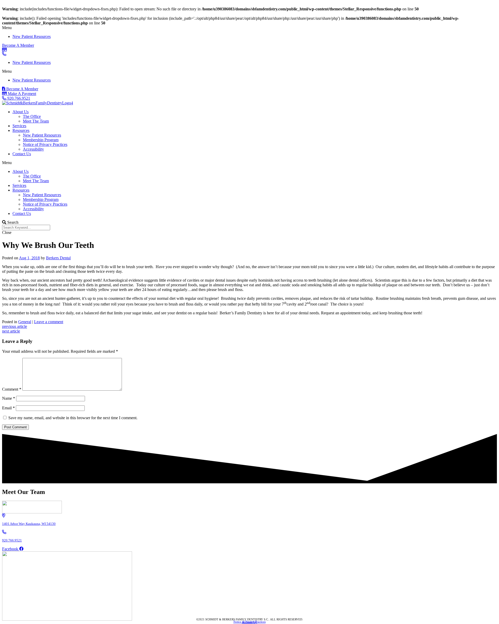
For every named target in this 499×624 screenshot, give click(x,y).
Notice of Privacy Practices (45, 144)
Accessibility (33, 149)
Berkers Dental (58, 258)
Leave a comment (48, 322)
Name (8, 398)
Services (19, 126)
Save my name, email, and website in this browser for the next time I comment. (72, 418)
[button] (249, 27)
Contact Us (21, 154)
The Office (32, 116)
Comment (11, 389)
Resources (20, 130)
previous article (14, 326)
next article (11, 331)
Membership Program (40, 140)
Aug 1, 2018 (29, 258)
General (24, 322)
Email (8, 408)
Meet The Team (36, 121)
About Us (20, 112)
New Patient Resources (31, 36)
